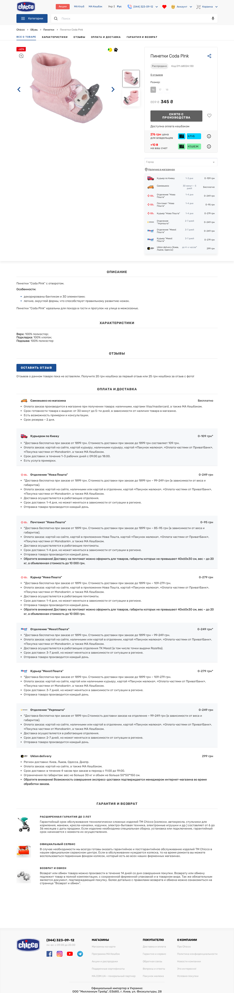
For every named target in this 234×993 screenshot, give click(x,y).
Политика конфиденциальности (197, 954)
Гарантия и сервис (154, 954)
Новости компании (189, 961)
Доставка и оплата (154, 946)
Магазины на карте (104, 946)
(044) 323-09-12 (60, 940)
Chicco (20, 29)
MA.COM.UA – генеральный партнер (113, 976)
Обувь (34, 29)
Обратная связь (152, 961)
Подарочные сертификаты (108, 968)
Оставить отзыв (36, 367)
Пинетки (49, 29)
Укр (110, 6)
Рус (119, 6)
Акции (63, 6)
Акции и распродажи (105, 961)
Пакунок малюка (153, 976)
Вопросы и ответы (154, 968)
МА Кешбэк (95, 6)
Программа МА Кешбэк (106, 954)
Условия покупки (188, 976)
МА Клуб (79, 6)
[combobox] (181, 162)
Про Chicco (184, 946)
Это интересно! (186, 968)
